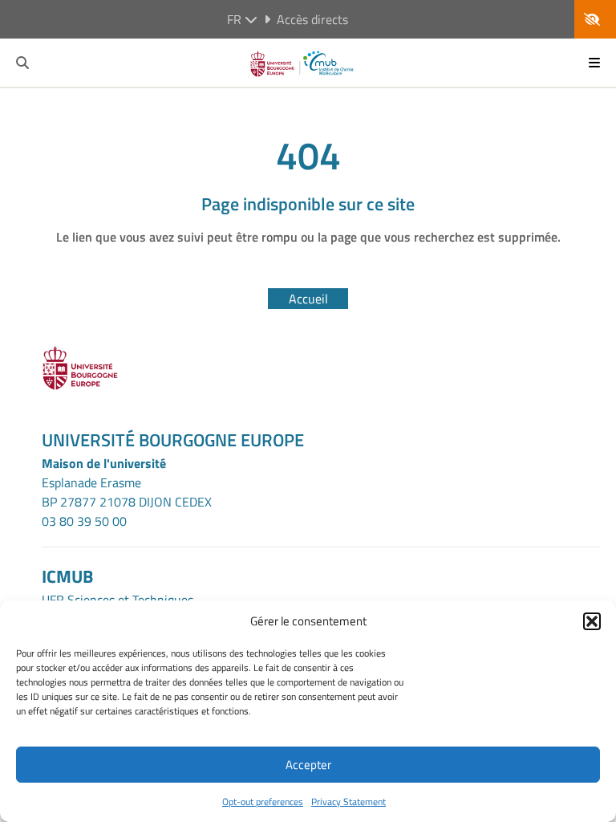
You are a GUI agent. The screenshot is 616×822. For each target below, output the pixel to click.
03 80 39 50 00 (84, 521)
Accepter (308, 764)
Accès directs (312, 19)
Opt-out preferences (262, 801)
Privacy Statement (348, 801)
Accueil (308, 298)
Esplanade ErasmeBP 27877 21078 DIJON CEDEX (127, 492)
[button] (592, 621)
